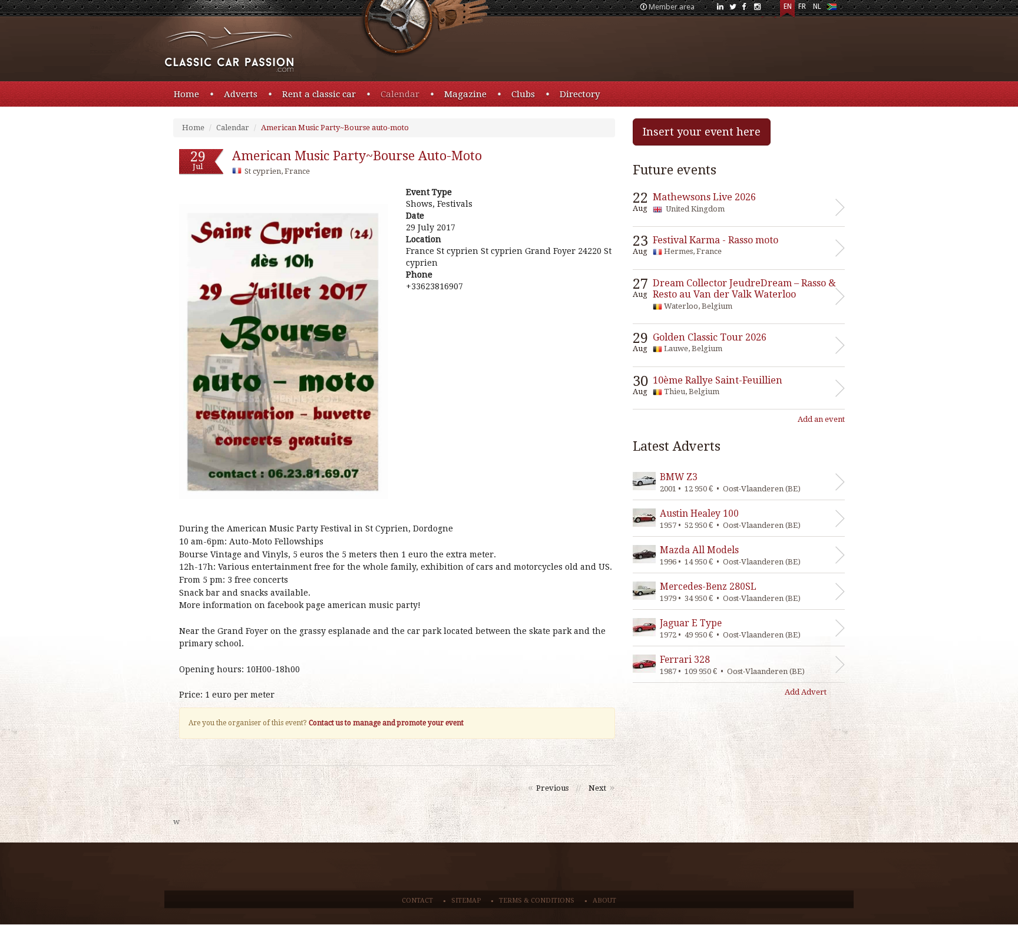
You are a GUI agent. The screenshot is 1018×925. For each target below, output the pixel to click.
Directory (580, 94)
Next (597, 788)
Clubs (523, 94)
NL (817, 6)
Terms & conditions (536, 900)
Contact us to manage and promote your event (386, 723)
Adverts (240, 94)
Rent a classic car (319, 94)
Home (186, 94)
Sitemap (466, 900)
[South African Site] (831, 9)
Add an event (821, 419)
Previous (552, 788)
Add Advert (806, 692)
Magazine (465, 94)
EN (788, 6)
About (604, 900)
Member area (672, 6)
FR (802, 6)
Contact (417, 900)
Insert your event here (702, 131)
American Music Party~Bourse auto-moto (335, 127)
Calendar (400, 94)
